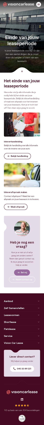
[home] (4, 13)
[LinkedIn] (22, 399)
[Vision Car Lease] (18, 4)
